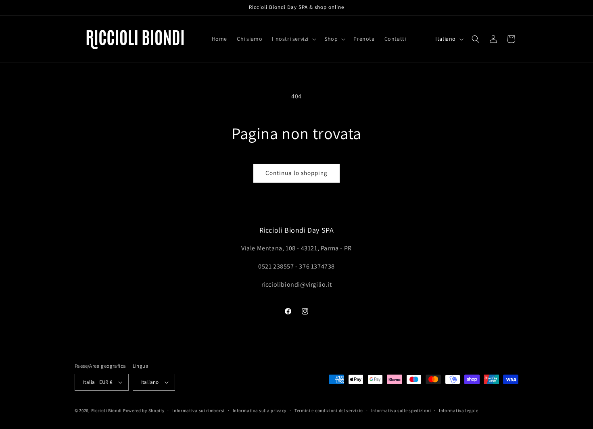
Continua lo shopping (296, 173)
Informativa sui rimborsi (198, 410)
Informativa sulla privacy (260, 410)
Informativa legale (458, 410)
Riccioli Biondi (106, 410)
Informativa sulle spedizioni (401, 410)
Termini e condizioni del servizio (328, 410)
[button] (293, 38)
